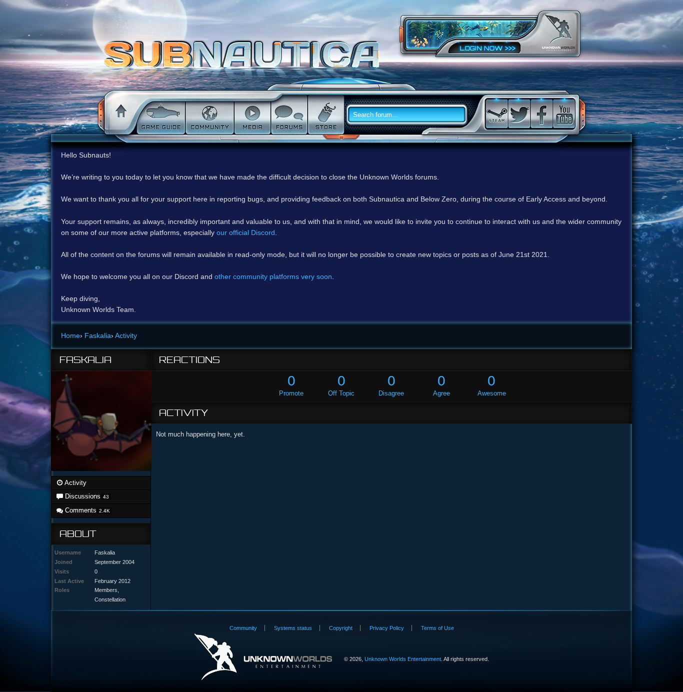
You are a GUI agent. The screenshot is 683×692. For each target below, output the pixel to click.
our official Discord (245, 232)
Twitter (519, 114)
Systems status (293, 628)
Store (325, 115)
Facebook (541, 114)
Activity (74, 482)
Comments (86, 510)
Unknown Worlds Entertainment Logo (263, 657)
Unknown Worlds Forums (244, 60)
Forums (288, 115)
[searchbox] (410, 115)
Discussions (85, 496)
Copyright (340, 628)
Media (252, 115)
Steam (497, 114)
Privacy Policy (387, 628)
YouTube (564, 114)
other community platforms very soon (273, 276)
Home (120, 115)
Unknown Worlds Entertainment (558, 32)
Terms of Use (437, 628)
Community (208, 115)
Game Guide (160, 115)
